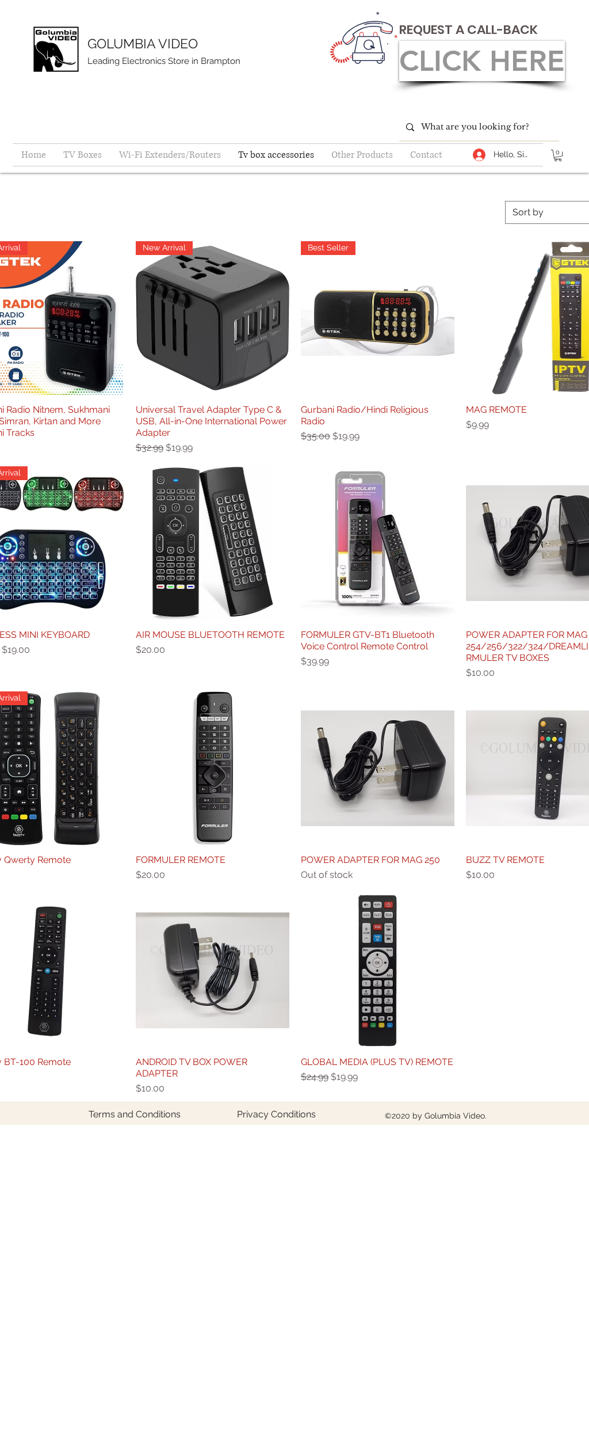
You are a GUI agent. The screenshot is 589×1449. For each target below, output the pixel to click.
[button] (558, 155)
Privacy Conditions (276, 1114)
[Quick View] (212, 543)
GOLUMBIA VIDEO (142, 43)
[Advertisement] (294, 1206)
